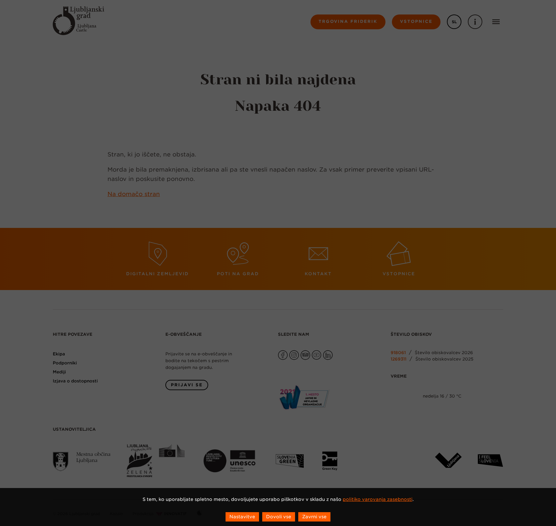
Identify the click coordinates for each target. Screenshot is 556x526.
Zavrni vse (314, 516)
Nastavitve (242, 516)
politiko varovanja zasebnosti (377, 499)
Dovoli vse (278, 516)
